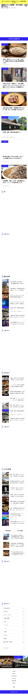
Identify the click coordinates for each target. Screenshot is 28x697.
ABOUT (14, 673)
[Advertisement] (14, 23)
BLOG (14, 683)
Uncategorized (4, 141)
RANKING (14, 680)
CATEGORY (14, 676)
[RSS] (14, 687)
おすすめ (14, 678)
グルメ (5, 44)
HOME (14, 671)
